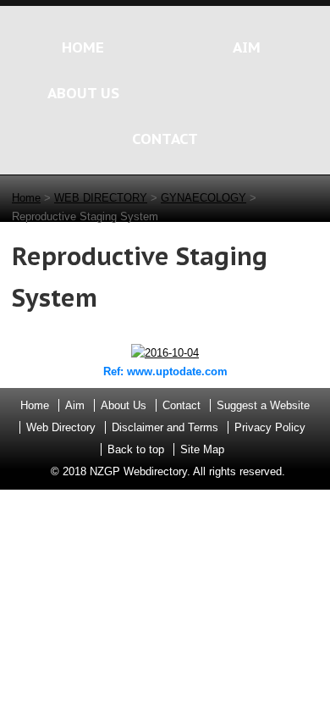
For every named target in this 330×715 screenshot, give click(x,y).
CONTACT (165, 138)
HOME (83, 47)
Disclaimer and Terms (165, 427)
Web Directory (61, 427)
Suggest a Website (263, 405)
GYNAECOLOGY (203, 197)
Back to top (135, 449)
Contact (181, 405)
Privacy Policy (269, 427)
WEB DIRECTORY (100, 197)
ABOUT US (83, 93)
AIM (247, 47)
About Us (123, 405)
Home (26, 197)
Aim (75, 405)
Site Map (202, 449)
